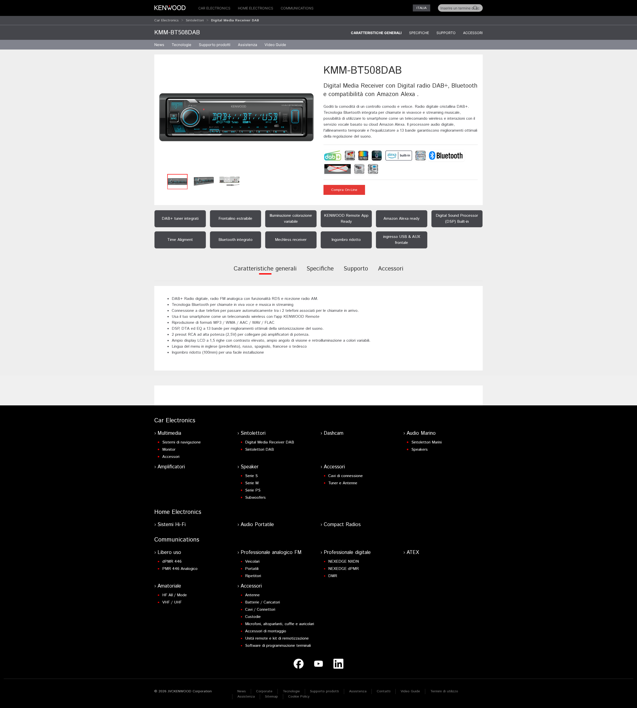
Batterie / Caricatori (262, 602)
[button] (236, 117)
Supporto (446, 33)
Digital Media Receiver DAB (269, 442)
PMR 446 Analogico (180, 569)
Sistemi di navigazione (181, 442)
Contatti (383, 691)
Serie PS (253, 490)
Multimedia (169, 433)
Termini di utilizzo (444, 691)
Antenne (252, 595)
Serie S (251, 476)
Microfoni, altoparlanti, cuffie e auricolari (279, 624)
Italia (421, 7)
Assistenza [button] (247, 44)
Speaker (250, 467)
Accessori (473, 33)
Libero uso (169, 552)
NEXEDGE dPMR (343, 569)
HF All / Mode (174, 595)
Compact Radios (342, 524)
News (159, 44)
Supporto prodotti (324, 691)
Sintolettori (195, 20)
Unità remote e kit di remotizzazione (277, 638)
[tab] (265, 272)
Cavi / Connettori (260, 609)
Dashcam (333, 433)
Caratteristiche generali (376, 33)
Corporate (264, 691)
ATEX (413, 552)
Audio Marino (421, 433)
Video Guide (410, 691)
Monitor (168, 449)
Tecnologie (181, 44)
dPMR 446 (172, 561)
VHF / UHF (172, 602)
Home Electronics (255, 8)
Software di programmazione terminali (278, 646)
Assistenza (358, 691)
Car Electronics (214, 8)
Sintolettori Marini (426, 442)
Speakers (419, 449)
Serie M (252, 483)
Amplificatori (171, 467)
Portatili (252, 569)
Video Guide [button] (275, 44)
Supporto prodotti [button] (214, 44)
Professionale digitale (347, 552)
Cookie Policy (299, 696)
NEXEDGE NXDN (343, 561)
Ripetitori (253, 576)
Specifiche (419, 33)
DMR (332, 576)
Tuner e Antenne (342, 483)
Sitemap (271, 696)
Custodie (253, 617)
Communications (297, 8)
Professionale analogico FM (271, 552)
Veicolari (252, 561)
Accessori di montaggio (265, 631)
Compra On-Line (344, 189)
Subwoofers (255, 497)
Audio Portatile (257, 524)
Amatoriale (169, 586)
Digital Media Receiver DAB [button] (235, 20)
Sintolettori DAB (259, 449)
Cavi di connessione (345, 476)
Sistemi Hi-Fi (172, 524)
